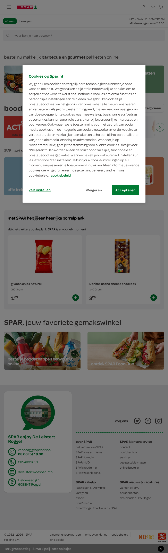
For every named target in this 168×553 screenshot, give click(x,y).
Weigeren (94, 190)
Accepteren (125, 190)
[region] (84, 134)
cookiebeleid (61, 175)
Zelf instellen (40, 190)
